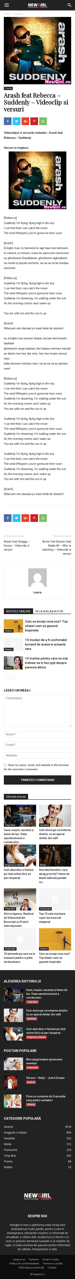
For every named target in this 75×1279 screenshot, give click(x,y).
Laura (37, 592)
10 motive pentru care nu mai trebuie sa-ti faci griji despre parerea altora (46, 662)
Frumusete (45, 908)
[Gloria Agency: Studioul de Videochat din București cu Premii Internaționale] (20, 899)
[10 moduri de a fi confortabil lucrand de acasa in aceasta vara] (13, 644)
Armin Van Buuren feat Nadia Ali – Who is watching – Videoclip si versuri (56, 547)
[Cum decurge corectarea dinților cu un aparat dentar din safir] (55, 816)
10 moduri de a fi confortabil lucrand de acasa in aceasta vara (46, 644)
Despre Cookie (50, 1259)
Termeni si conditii (53, 1263)
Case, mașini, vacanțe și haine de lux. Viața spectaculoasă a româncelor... (46, 993)
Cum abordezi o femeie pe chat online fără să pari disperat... (18, 873)
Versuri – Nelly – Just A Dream (45, 1077)
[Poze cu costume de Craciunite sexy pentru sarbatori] (12, 1101)
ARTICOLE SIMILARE (18, 611)
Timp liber (10, 825)
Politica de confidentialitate (24, 1263)
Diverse (18, 14)
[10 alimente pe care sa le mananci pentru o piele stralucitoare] (20, 939)
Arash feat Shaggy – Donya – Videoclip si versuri (17, 545)
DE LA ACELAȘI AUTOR (49, 611)
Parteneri (34, 1259)
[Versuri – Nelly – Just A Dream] (10, 1082)
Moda (43, 865)
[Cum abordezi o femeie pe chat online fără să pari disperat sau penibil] (20, 855)
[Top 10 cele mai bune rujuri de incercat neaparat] (55, 899)
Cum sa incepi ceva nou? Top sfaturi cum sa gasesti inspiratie (46, 625)
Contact (52, 1267)
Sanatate (44, 825)
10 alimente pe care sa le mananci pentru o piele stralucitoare (19, 957)
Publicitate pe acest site (31, 1267)
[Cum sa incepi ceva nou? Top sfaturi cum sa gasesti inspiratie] (13, 626)
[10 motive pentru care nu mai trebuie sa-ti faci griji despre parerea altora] (13, 663)
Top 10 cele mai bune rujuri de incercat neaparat (52, 917)
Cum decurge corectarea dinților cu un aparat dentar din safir (55, 834)
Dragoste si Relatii (14, 865)
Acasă (7, 14)
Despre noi (19, 1259)
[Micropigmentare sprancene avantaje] (13, 1063)
